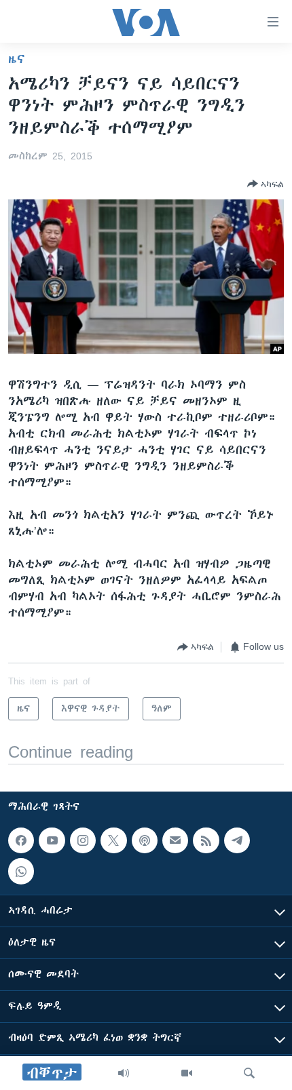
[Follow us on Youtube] (52, 840)
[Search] (249, 1073)
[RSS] (206, 840)
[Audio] (123, 1073)
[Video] (186, 1073)
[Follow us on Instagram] (83, 840)
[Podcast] (145, 840)
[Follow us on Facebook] (21, 840)
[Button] (265, 184)
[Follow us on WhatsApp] (21, 871)
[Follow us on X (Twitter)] (113, 840)
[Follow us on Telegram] (237, 840)
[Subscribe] (175, 840)
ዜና (16, 59)
